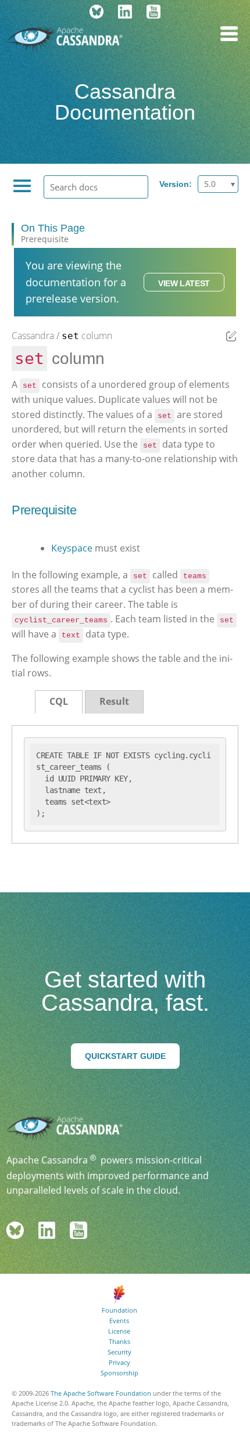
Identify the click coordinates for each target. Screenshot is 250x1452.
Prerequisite (45, 238)
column (87, 335)
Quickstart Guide (125, 1056)
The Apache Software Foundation (101, 1393)
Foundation (119, 1310)
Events (119, 1320)
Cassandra (33, 335)
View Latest (184, 283)
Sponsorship (119, 1372)
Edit (231, 336)
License (119, 1331)
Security (119, 1351)
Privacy (119, 1362)
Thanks (119, 1341)
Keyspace (71, 548)
